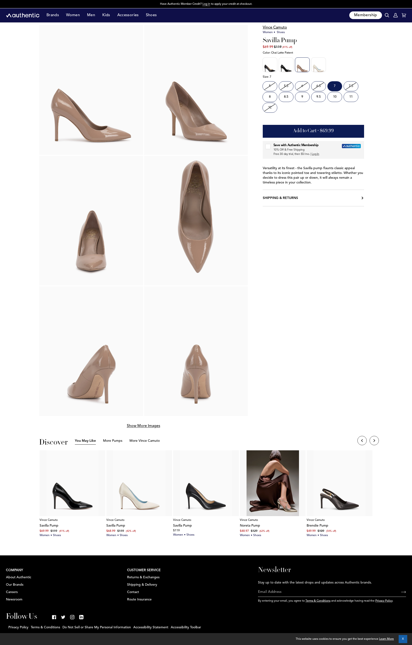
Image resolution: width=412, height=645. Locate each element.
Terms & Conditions (317, 600)
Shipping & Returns (280, 198)
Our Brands (14, 584)
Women (268, 32)
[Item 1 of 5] (72, 483)
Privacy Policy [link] (18, 627)
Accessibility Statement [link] (150, 627)
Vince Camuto (275, 28)
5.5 (286, 86)
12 (270, 107)
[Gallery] (72, 483)
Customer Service (144, 570)
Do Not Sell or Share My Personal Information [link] (96, 627)
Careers (12, 592)
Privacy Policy (383, 600)
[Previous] (362, 441)
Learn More (386, 639)
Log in (206, 4)
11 (351, 96)
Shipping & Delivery (142, 584)
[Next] (374, 441)
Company (14, 570)
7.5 (351, 86)
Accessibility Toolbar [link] (186, 627)
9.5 (318, 96)
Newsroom (14, 599)
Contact (133, 592)
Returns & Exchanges (143, 577)
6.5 (318, 86)
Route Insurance (139, 599)
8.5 (286, 96)
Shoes (281, 32)
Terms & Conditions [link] (45, 627)
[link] (54, 617)
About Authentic (18, 577)
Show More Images (143, 426)
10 (334, 96)
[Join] (399, 592)
